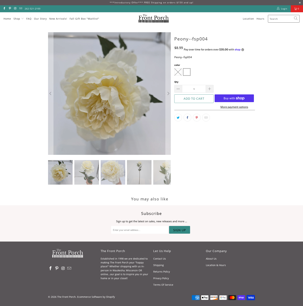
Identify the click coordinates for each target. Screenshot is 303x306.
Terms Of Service (163, 284)
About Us (211, 258)
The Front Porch (66, 296)
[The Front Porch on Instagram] (15, 8)
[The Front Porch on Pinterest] (9, 8)
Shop (17, 18)
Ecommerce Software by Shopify (96, 296)
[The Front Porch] (152, 18)
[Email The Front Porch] (20, 8)
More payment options (234, 107)
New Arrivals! (58, 18)
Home (7, 18)
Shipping (158, 265)
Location (248, 18)
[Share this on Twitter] (178, 117)
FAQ (29, 18)
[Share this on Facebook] (187, 117)
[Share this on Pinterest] (197, 117)
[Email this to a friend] (206, 117)
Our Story (40, 18)
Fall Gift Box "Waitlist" (84, 18)
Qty (176, 81)
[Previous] (50, 93)
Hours (260, 18)
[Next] (168, 93)
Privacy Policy (161, 278)
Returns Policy (161, 271)
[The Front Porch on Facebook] (4, 8)
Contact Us (159, 258)
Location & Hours (216, 265)
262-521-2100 (33, 8)
